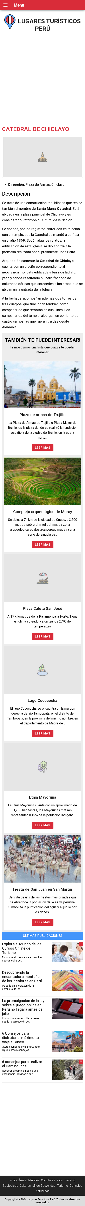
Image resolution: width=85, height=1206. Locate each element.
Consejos (76, 1185)
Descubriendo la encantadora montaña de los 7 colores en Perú (22, 976)
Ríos (60, 1180)
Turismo (62, 1185)
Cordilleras (48, 1180)
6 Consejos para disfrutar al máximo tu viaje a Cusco (20, 1037)
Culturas (25, 1185)
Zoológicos (10, 1185)
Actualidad (43, 1191)
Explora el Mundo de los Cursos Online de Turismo (21, 948)
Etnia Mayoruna (42, 797)
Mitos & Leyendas (43, 1185)
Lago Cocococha (42, 700)
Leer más (42, 448)
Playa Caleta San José (42, 608)
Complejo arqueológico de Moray (42, 511)
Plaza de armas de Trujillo (43, 414)
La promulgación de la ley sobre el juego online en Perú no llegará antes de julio (23, 1007)
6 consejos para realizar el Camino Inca (22, 1064)
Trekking (69, 1180)
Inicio (13, 1180)
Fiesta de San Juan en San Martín (42, 889)
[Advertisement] (42, 77)
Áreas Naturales (28, 1180)
